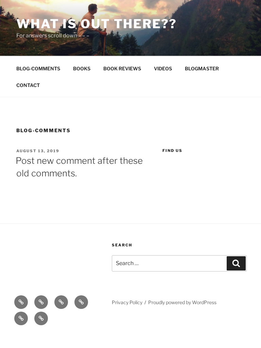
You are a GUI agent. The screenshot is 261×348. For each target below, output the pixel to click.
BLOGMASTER (202, 68)
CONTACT (28, 85)
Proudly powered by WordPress (182, 302)
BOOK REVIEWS (122, 68)
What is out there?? (96, 23)
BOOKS (81, 68)
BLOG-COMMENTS (38, 68)
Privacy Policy (127, 302)
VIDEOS (163, 68)
